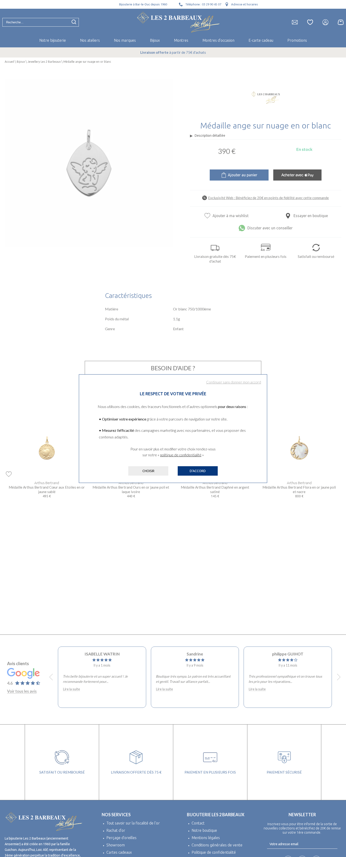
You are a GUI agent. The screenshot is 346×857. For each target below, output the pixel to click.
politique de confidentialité (180, 455)
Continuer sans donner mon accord (233, 382)
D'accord (198, 471)
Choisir (148, 471)
